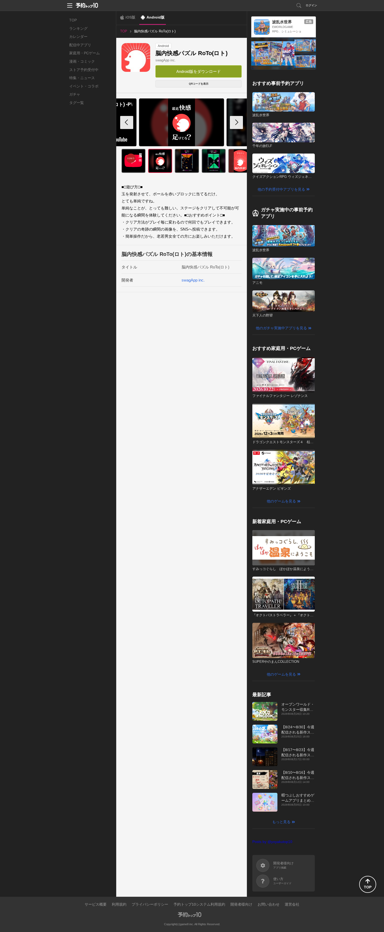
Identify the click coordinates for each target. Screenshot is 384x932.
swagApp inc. (165, 60)
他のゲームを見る (281, 501)
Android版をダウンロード (198, 71)
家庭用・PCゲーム (84, 53)
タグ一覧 (76, 103)
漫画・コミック (82, 61)
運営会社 (292, 904)
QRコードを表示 (198, 83)
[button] (236, 122)
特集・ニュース (82, 78)
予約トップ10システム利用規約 (199, 904)
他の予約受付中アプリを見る (281, 189)
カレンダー (78, 36)
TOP (73, 20)
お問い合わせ (269, 904)
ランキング (78, 28)
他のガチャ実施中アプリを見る (281, 328)
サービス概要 (96, 904)
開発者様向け (241, 904)
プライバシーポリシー (150, 904)
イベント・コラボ (83, 86)
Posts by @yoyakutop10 (272, 842)
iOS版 (130, 17)
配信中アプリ (80, 45)
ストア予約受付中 (83, 70)
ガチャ (74, 94)
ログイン (311, 5)
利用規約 (119, 904)
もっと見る (281, 822)
